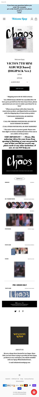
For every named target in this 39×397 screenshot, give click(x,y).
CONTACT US (15, 379)
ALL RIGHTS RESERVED (19, 394)
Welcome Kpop (22, 392)
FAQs (21, 379)
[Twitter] (15, 311)
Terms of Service (29, 379)
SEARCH (7, 379)
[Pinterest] (23, 311)
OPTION (19, 78)
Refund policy (20, 381)
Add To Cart (19, 88)
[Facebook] (19, 311)
